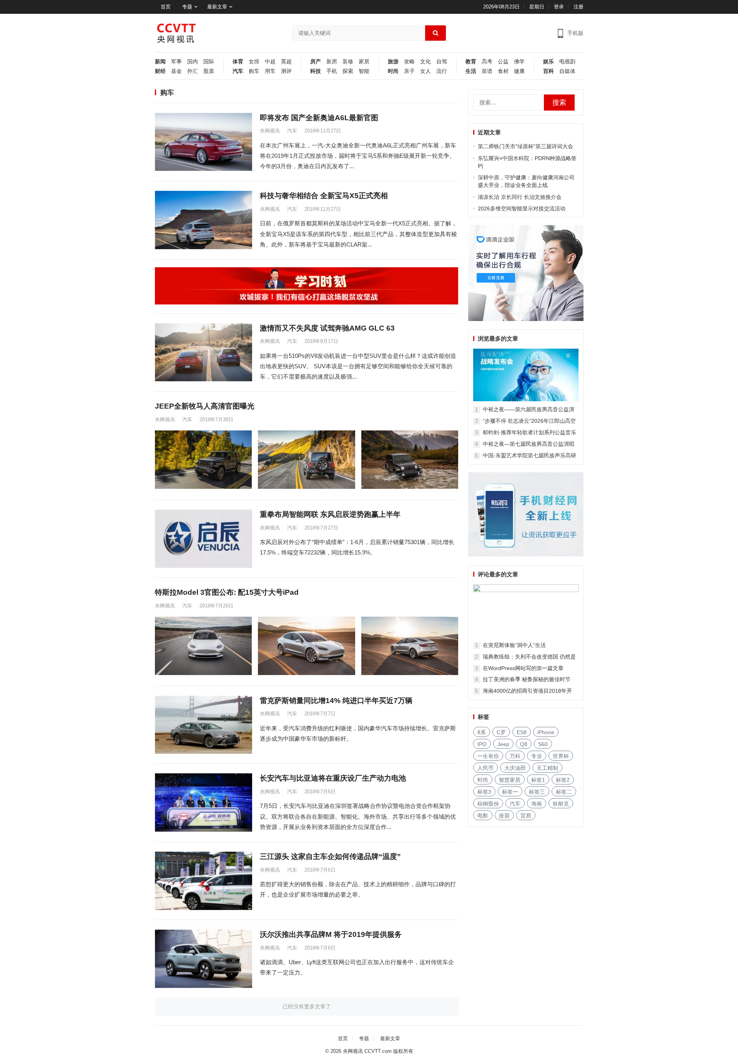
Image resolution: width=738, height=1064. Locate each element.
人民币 (485, 768)
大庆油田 (515, 768)
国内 (192, 62)
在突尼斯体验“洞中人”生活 (514, 645)
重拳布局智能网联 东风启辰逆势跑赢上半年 (330, 514)
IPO (482, 744)
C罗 (501, 732)
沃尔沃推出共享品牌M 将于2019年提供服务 (331, 934)
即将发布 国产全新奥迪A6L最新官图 (319, 118)
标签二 (564, 792)
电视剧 (567, 62)
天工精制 (547, 768)
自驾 (441, 62)
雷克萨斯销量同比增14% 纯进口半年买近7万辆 (336, 701)
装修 (347, 62)
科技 (315, 71)
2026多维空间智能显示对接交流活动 (521, 208)
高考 (487, 62)
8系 (481, 732)
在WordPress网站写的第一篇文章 (523, 668)
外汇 (192, 71)
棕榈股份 (488, 804)
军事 (176, 62)
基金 (176, 71)
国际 (208, 62)
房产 (315, 62)
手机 (331, 71)
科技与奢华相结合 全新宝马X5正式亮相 (324, 196)
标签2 (563, 780)
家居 (364, 62)
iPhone (545, 732)
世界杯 (561, 756)
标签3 (484, 792)
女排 (254, 62)
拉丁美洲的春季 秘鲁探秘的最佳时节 (526, 679)
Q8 (523, 744)
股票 (208, 71)
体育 (238, 62)
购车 (254, 71)
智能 (364, 71)
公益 (503, 62)
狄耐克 (561, 804)
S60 (543, 744)
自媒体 (567, 71)
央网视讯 (270, 131)
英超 (286, 62)
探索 (347, 71)
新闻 (160, 62)
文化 (425, 62)
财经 (160, 71)
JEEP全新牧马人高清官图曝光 (204, 406)
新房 (331, 62)
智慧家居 (509, 780)
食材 (503, 71)
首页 (166, 7)
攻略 (409, 62)
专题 (187, 7)
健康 (519, 71)
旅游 (393, 62)
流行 (441, 71)
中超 (270, 62)
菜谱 (487, 71)
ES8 (522, 732)
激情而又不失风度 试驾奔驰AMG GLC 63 (327, 328)
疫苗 (504, 815)
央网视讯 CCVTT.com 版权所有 (378, 1051)
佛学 (519, 62)
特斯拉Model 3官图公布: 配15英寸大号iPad (227, 592)
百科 (548, 71)
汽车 (238, 71)
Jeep (503, 744)
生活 (470, 71)
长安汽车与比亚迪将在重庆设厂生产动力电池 (333, 778)
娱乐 (548, 62)
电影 (482, 815)
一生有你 (488, 756)
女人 (425, 71)
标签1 (538, 780)
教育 (470, 62)
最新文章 (217, 7)
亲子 (409, 71)
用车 (270, 71)
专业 (536, 756)
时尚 (393, 71)
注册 (578, 7)
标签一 (510, 792)
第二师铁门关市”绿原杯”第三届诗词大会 (525, 146)
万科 (515, 756)
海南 (536, 804)
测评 (286, 71)
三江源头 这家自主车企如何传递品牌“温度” (330, 856)
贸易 (525, 815)
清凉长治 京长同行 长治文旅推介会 (520, 197)
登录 (559, 7)
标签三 (537, 792)
